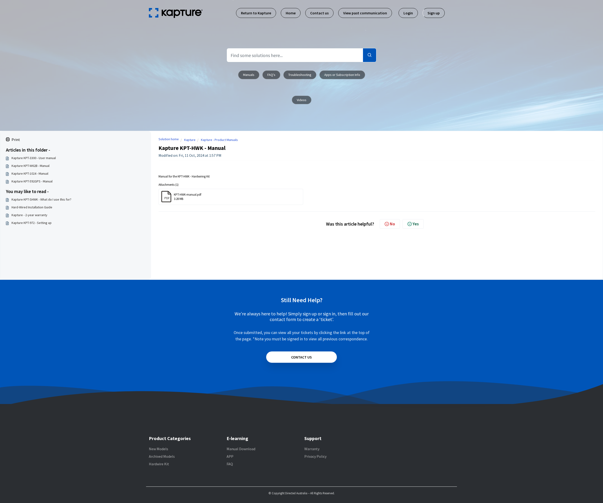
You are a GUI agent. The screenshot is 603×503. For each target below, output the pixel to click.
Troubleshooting (299, 75)
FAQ (230, 464)
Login (408, 13)
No (392, 224)
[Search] (369, 55)
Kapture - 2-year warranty (29, 215)
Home (291, 13)
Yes (416, 224)
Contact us (319, 13)
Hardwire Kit (159, 464)
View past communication (365, 13)
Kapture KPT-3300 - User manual (34, 158)
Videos (301, 100)
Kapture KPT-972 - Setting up (32, 223)
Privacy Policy (315, 456)
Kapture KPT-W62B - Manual (30, 166)
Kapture (190, 140)
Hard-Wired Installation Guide (32, 207)
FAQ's (271, 75)
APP (230, 456)
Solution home (169, 139)
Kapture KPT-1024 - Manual (30, 173)
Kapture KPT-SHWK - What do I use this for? (41, 199)
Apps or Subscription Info (342, 75)
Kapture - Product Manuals (219, 140)
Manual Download (241, 448)
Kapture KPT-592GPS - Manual (32, 181)
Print (16, 139)
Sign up (434, 13)
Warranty (311, 448)
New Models (158, 448)
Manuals (248, 75)
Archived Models (162, 456)
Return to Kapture (256, 13)
